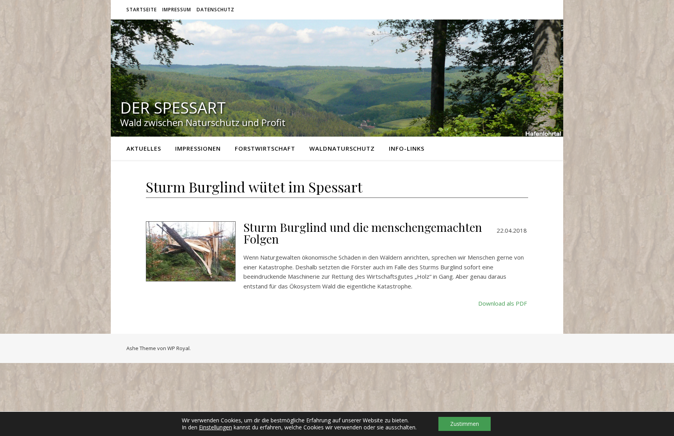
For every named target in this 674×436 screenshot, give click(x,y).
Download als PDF (502, 303)
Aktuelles (143, 148)
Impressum (176, 9)
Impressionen (198, 148)
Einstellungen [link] (215, 427)
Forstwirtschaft (265, 148)
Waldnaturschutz (342, 148)
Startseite (141, 9)
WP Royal (178, 348)
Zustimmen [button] (464, 423)
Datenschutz (215, 9)
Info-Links (406, 148)
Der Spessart (173, 108)
